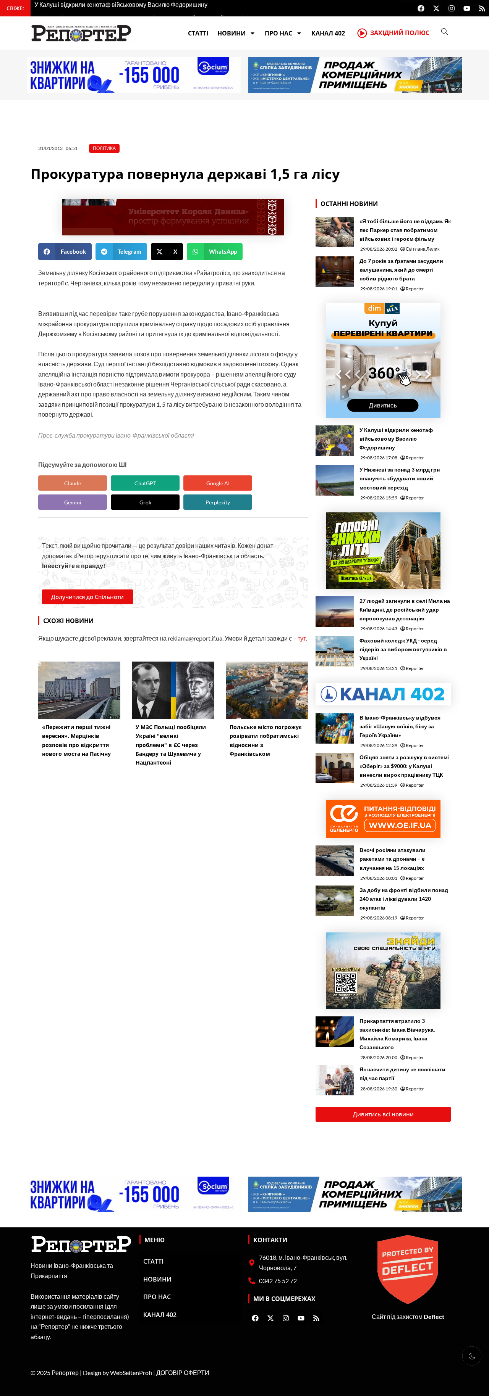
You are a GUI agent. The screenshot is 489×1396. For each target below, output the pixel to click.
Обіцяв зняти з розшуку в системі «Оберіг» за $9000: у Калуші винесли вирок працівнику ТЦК (404, 766)
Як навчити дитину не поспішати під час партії (402, 1073)
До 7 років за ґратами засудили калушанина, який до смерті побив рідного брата (401, 270)
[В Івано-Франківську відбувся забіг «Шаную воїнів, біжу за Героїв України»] (335, 728)
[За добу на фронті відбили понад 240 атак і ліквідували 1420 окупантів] (335, 901)
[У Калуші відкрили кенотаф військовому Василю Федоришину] (335, 440)
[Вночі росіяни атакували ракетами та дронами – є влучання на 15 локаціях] (335, 860)
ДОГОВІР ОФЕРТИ (182, 1372)
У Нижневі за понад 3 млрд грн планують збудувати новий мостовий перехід (399, 478)
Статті (198, 33)
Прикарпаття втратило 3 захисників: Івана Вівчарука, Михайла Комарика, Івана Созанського (397, 1034)
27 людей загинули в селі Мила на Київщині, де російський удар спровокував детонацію (404, 609)
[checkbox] (471, 1355)
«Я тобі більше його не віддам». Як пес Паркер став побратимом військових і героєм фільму (405, 230)
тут (302, 638)
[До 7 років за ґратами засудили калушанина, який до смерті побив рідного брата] (335, 271)
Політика (104, 148)
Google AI (218, 483)
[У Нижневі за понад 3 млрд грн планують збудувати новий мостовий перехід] (335, 480)
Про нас (278, 33)
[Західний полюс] (362, 33)
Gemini (72, 502)
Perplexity (218, 502)
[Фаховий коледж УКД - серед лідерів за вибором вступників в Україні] (335, 651)
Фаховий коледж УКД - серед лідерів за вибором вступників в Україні (403, 649)
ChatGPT (145, 483)
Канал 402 (328, 33)
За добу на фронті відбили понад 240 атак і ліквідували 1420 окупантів (403, 899)
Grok (145, 502)
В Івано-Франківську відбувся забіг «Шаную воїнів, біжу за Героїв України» (399, 726)
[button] (65, 251)
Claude (72, 483)
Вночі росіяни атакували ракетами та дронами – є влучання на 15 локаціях (392, 859)
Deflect (434, 1316)
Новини (231, 33)
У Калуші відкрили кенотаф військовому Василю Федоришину (396, 439)
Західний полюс (399, 33)
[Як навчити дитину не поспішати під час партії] (335, 1080)
